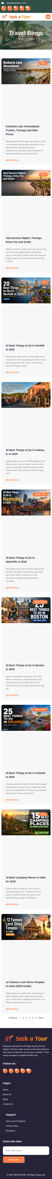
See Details (12, 160)
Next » (41, 1018)
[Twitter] (16, 8)
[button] (48, 16)
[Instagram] (10, 8)
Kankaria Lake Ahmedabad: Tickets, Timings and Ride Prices (23, 130)
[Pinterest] (22, 8)
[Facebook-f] (3, 8)
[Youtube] (28, 8)
